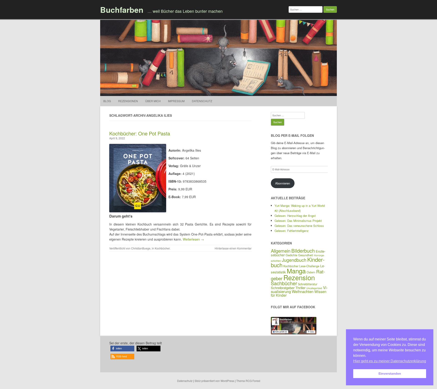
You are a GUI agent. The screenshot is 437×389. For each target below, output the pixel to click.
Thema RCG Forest (248, 381)
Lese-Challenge (309, 266)
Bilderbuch (303, 250)
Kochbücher (162, 248)
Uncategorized (314, 288)
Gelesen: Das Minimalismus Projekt (298, 220)
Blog (107, 101)
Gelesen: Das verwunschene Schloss (299, 225)
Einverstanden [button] (390, 373)
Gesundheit (305, 255)
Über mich (153, 101)
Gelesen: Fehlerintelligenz (291, 230)
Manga (296, 270)
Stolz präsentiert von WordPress (214, 381)
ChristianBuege (140, 248)
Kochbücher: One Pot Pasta (139, 133)
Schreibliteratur (307, 284)
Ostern (311, 272)
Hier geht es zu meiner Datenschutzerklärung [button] (389, 361)
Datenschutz (202, 101)
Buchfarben (121, 9)
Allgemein (280, 250)
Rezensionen (128, 101)
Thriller (300, 287)
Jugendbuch (294, 260)
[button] (122, 348)
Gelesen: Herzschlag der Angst (295, 215)
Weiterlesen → (193, 239)
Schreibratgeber (283, 287)
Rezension (299, 277)
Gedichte (291, 255)
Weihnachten (302, 291)
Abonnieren (282, 183)
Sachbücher (284, 283)
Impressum (176, 101)
